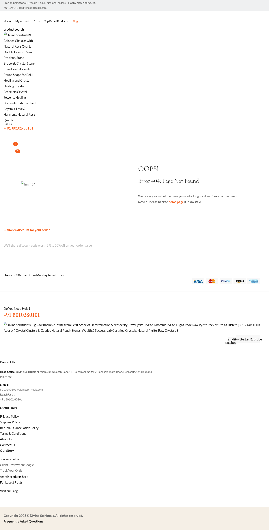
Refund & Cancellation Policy (19, 428)
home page (176, 202)
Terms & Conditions (13, 433)
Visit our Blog (9, 491)
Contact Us (7, 445)
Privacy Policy (9, 416)
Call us (8, 124)
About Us (6, 439)
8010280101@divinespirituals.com (21, 389)
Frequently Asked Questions (23, 521)
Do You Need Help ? (17, 308)
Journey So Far (10, 459)
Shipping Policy (10, 422)
